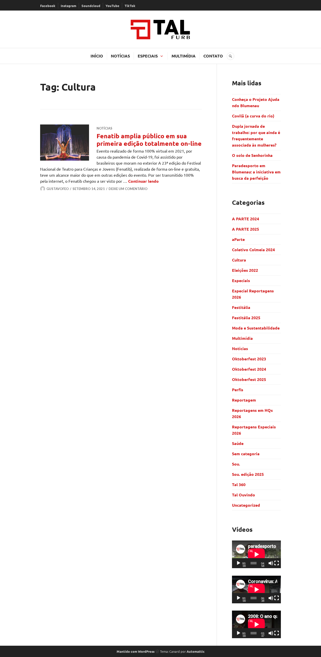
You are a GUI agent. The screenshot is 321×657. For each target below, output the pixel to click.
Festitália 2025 (246, 317)
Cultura (239, 259)
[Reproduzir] (238, 563)
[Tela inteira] (276, 563)
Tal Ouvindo (243, 494)
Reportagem (244, 400)
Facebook (47, 6)
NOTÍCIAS (120, 55)
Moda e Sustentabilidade (256, 328)
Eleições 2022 (245, 270)
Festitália (241, 307)
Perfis (237, 389)
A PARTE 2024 (245, 218)
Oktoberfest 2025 (249, 379)
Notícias (104, 128)
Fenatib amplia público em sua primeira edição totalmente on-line (149, 139)
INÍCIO (97, 55)
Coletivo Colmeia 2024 (253, 249)
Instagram (68, 6)
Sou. (236, 464)
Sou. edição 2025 (248, 474)
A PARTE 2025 (245, 229)
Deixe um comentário (128, 189)
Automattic (196, 651)
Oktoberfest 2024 (249, 369)
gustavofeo (57, 189)
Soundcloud (91, 6)
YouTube (112, 6)
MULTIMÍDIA (184, 55)
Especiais (241, 280)
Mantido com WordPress (135, 651)
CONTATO (213, 55)
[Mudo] (270, 563)
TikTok (130, 6)
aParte (238, 239)
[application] (256, 554)
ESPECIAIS (148, 55)
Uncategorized (246, 505)
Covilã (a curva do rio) (253, 115)
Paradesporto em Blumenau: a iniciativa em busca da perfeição (256, 172)
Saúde (238, 443)
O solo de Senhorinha (253, 155)
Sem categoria (246, 453)
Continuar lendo (143, 181)
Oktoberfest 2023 (249, 358)
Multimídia (242, 338)
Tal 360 (239, 484)
